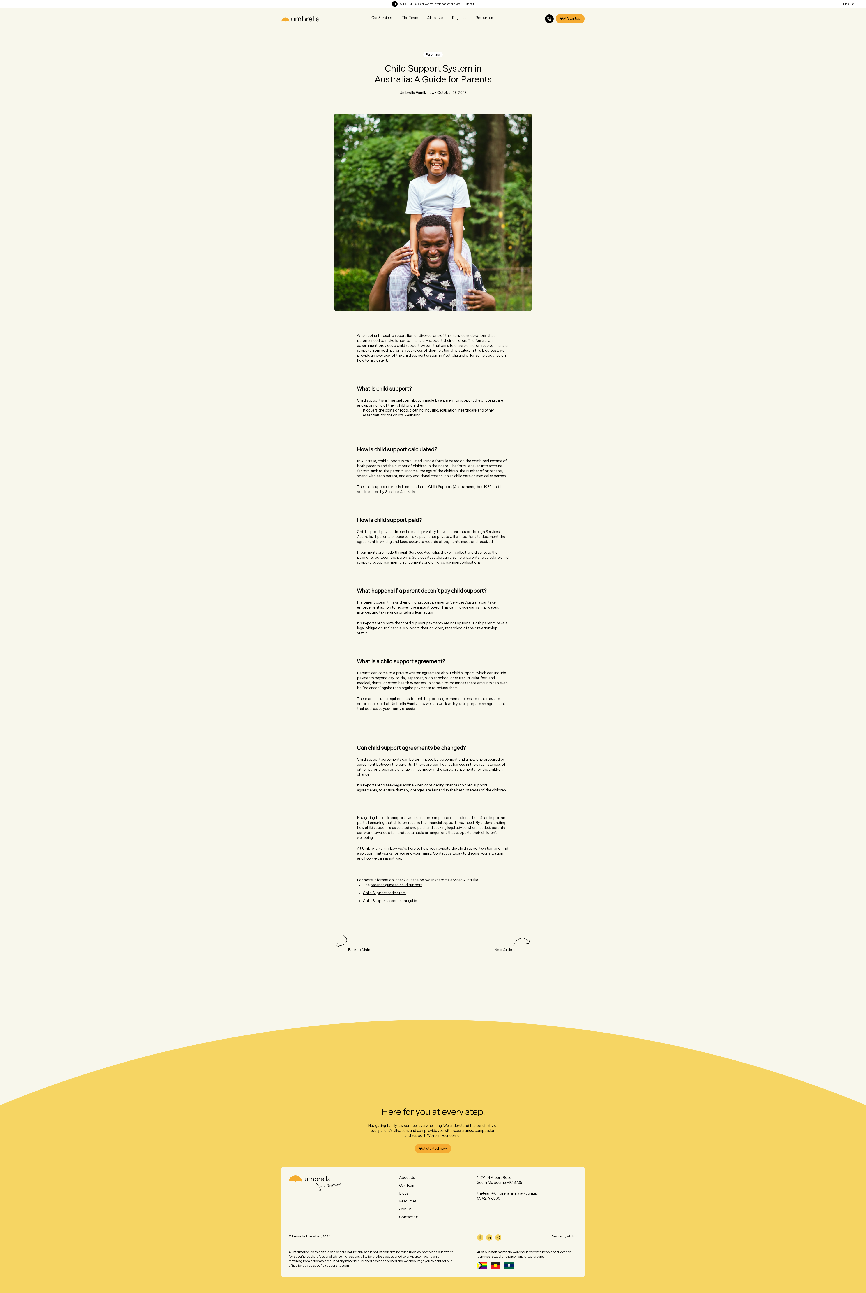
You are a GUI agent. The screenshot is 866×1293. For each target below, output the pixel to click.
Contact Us (409, 1217)
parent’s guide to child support (396, 885)
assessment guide (402, 901)
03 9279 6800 (488, 1198)
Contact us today (447, 853)
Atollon (572, 1236)
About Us (435, 18)
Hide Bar (848, 4)
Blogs (403, 1193)
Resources (408, 1201)
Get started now (433, 1148)
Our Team (407, 1186)
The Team (410, 18)
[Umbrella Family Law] (300, 19)
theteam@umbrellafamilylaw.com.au (507, 1193)
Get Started (570, 18)
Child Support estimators (384, 893)
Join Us (405, 1209)
